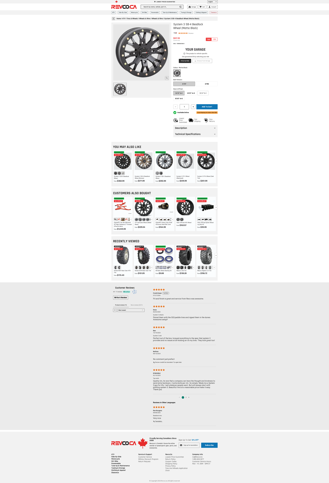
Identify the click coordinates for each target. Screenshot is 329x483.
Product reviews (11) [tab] (121, 305)
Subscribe (209, 445)
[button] (183, 33)
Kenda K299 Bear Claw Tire (143, 270)
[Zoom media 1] (167, 78)
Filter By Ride (185, 61)
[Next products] (216, 161)
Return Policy (170, 459)
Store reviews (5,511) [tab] (137, 305)
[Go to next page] (189, 397)
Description (181, 128)
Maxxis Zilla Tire (181, 270)
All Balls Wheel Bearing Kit (163, 270)
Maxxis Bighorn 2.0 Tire (204, 270)
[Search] (180, 7)
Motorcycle (134, 12)
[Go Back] (113, 18)
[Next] (131, 219)
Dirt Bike (144, 12)
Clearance (214, 12)
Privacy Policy (170, 466)
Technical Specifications (188, 134)
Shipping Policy (171, 464)
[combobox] (160, 7)
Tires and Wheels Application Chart (176, 469)
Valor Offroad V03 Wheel (183, 222)
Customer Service (145, 457)
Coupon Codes (170, 461)
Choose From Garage (203, 61)
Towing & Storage (186, 12)
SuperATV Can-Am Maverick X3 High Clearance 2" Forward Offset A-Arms (123, 224)
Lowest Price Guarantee (174, 457)
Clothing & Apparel (201, 12)
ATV (113, 12)
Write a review (120, 297)
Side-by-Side (123, 12)
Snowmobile (155, 12)
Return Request (144, 461)
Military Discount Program (148, 459)
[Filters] (115, 310)
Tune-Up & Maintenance (170, 12)
